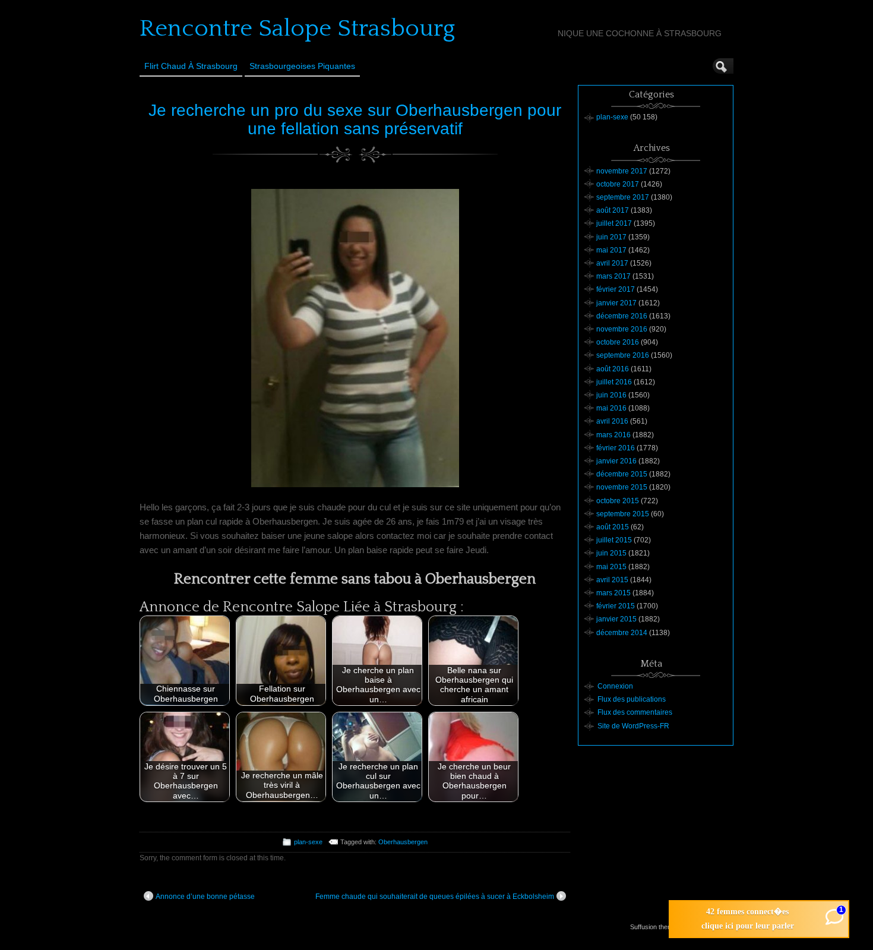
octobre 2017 (617, 184)
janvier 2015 (616, 619)
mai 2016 (611, 408)
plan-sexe (308, 841)
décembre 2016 (621, 316)
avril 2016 (612, 421)
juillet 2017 (614, 223)
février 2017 (615, 289)
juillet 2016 (614, 382)
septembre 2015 (622, 514)
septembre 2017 (622, 197)
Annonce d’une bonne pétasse (205, 896)
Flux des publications (631, 699)
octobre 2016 (617, 342)
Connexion (615, 686)
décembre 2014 (621, 633)
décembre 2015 (621, 474)
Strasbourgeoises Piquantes (302, 66)
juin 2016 (611, 395)
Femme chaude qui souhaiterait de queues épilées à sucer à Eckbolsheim (434, 896)
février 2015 (615, 606)
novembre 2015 (621, 487)
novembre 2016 (621, 329)
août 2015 (612, 527)
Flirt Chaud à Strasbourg (191, 66)
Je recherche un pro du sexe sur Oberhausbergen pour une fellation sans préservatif (354, 119)
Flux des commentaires (634, 712)
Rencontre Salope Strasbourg (297, 28)
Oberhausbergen (403, 841)
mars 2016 (613, 435)
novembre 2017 (621, 171)
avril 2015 (612, 580)
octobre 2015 (617, 501)
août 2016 (612, 369)
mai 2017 (611, 250)
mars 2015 (613, 593)
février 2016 (615, 448)
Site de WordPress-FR (633, 726)
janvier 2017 (616, 303)
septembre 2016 (622, 355)
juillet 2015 (614, 540)
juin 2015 (611, 553)
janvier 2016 (616, 461)
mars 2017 (613, 276)
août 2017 (612, 210)
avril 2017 (612, 263)
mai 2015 (611, 567)
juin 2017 (611, 237)
